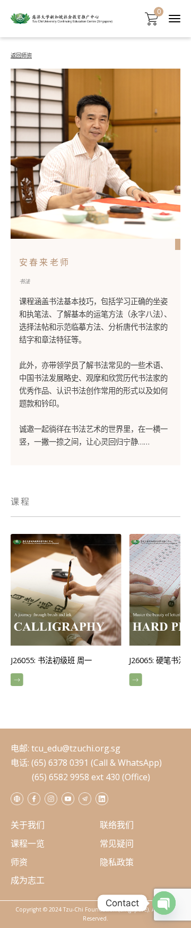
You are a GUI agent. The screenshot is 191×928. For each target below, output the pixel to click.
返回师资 (21, 55)
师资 (19, 862)
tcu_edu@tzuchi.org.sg (75, 748)
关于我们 (28, 825)
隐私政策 (117, 862)
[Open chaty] (164, 903)
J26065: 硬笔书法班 (102, 660)
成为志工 (28, 880)
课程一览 (28, 843)
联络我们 (117, 825)
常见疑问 (117, 843)
